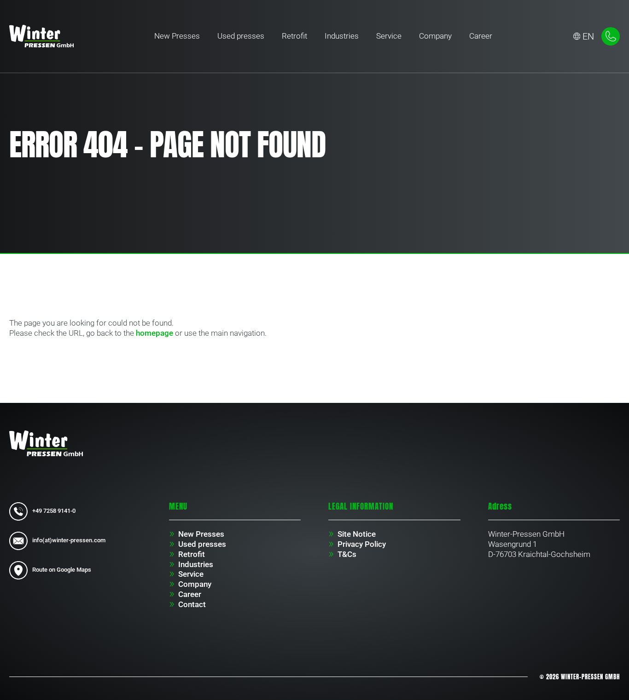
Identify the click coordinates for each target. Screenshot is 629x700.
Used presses (240, 35)
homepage (154, 333)
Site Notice (357, 534)
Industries (342, 35)
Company (435, 35)
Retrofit (294, 35)
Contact (192, 604)
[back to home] (41, 36)
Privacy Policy (362, 544)
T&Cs (347, 554)
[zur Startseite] (46, 442)
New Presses (177, 35)
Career (480, 35)
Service (389, 35)
